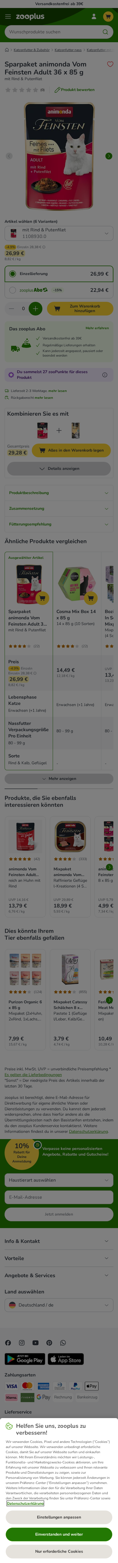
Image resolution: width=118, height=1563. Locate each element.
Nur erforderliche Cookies (59, 1551)
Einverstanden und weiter (59, 1534)
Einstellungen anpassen (59, 1517)
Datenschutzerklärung (25, 1503)
